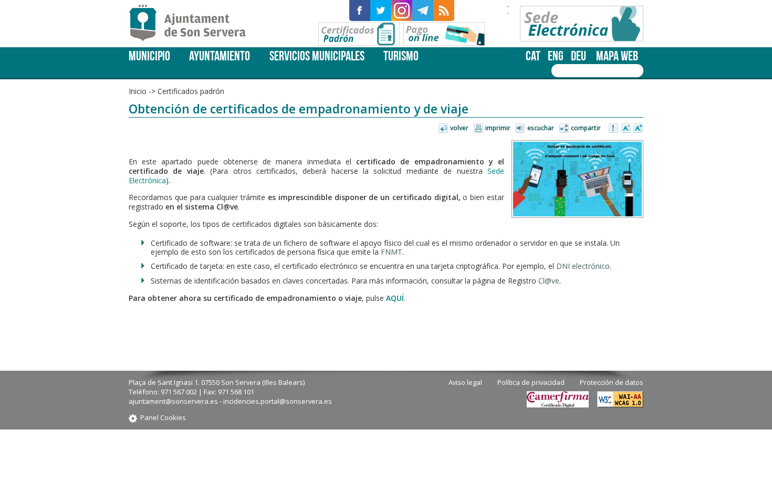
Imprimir (497, 127)
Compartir (586, 127)
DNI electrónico (583, 266)
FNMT (391, 252)
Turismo (401, 56)
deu (578, 56)
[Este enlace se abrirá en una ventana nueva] (359, 10)
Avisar (614, 128)
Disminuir (626, 128)
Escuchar (540, 127)
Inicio (138, 91)
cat (533, 56)
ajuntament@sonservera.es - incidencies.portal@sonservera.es (230, 401)
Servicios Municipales (316, 56)
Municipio (149, 56)
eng (556, 56)
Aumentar (638, 128)
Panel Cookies (163, 417)
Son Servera (192, 23)
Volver (459, 127)
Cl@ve (548, 281)
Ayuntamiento (219, 56)
